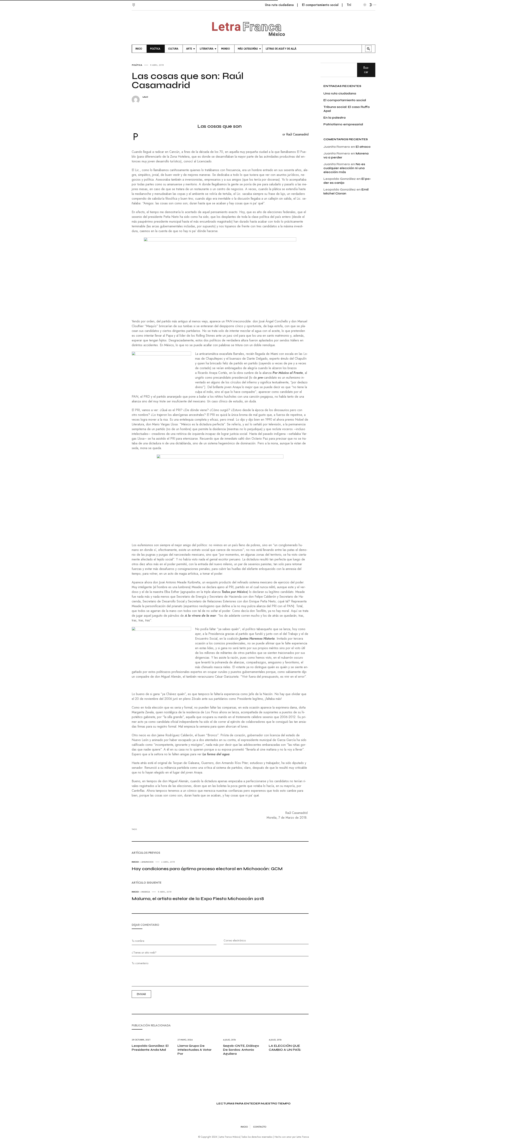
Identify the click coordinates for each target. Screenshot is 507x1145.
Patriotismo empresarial (343, 124)
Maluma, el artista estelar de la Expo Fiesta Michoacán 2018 (198, 898)
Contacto (259, 1126)
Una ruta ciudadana (257, 5)
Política (137, 65)
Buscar (366, 69)
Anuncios (147, 861)
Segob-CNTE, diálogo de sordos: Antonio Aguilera (241, 1049)
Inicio (135, 861)
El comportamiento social (298, 5)
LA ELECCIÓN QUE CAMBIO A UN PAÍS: (285, 1048)
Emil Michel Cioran (346, 191)
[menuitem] (139, 49)
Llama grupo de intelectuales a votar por (194, 1049)
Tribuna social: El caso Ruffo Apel (349, 5)
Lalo (145, 97)
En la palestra (334, 117)
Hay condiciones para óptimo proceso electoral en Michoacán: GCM (207, 868)
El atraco (363, 147)
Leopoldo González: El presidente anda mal (150, 1048)
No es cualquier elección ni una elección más (344, 168)
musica (145, 891)
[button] (134, 2)
